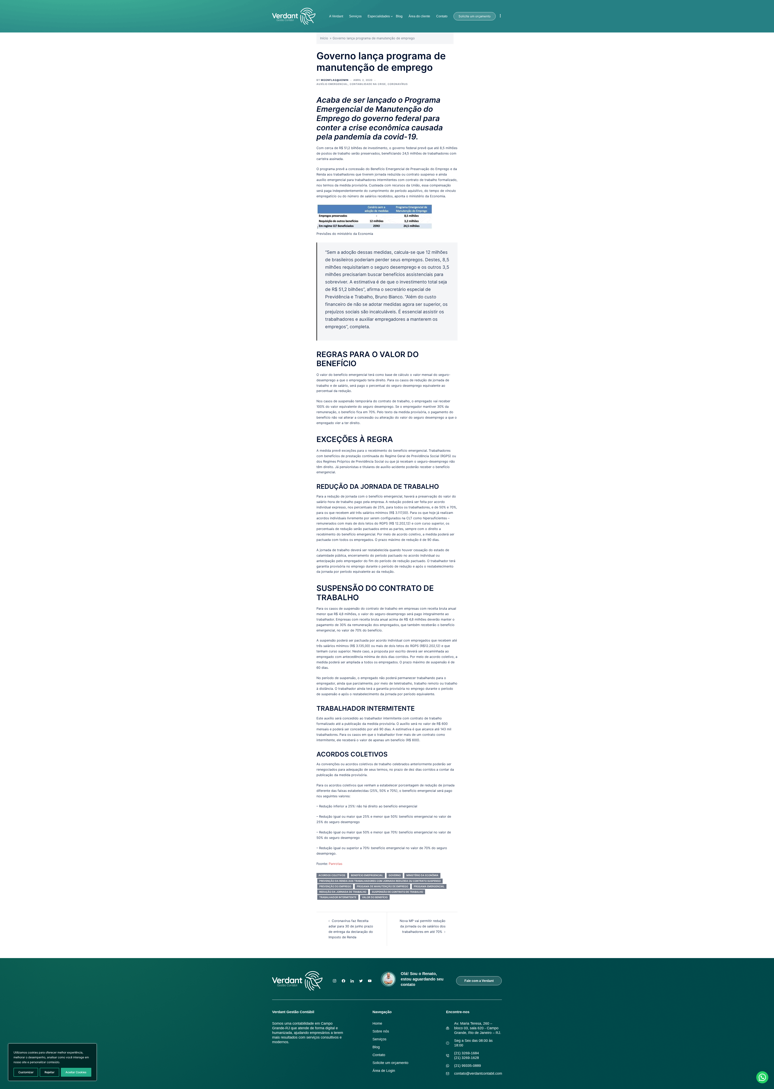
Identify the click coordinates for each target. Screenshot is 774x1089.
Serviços (355, 16)
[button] (762, 1077)
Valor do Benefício (375, 897)
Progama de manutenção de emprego (382, 886)
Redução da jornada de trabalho (342, 891)
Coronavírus (398, 84)
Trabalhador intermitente (337, 897)
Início (324, 38)
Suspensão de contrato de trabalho (397, 891)
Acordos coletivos (331, 875)
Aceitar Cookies (76, 1072)
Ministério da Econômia (422, 875)
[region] (52, 1062)
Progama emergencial (429, 886)
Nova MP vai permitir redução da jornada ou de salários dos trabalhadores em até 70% (422, 926)
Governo (395, 875)
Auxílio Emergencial (332, 84)
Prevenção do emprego (335, 886)
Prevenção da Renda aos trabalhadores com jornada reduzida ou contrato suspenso (380, 880)
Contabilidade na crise (368, 84)
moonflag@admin (335, 80)
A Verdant (336, 16)
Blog (399, 16)
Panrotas (335, 864)
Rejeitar (49, 1072)
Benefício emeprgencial (367, 875)
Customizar (25, 1072)
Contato (441, 16)
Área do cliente (419, 16)
